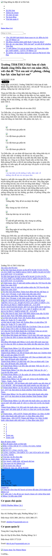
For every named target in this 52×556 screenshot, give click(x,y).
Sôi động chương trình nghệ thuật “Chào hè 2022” (25, 42)
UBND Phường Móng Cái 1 (12, 505)
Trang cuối (10, 437)
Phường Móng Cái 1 (7, 28)
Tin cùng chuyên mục (9, 268)
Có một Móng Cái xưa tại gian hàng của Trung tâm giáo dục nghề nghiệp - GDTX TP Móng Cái (27, 49)
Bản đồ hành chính (8, 442)
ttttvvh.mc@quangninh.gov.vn (18, 543)
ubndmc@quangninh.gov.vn (17, 522)
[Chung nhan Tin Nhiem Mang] (13, 550)
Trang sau (9, 435)
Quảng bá (4, 487)
